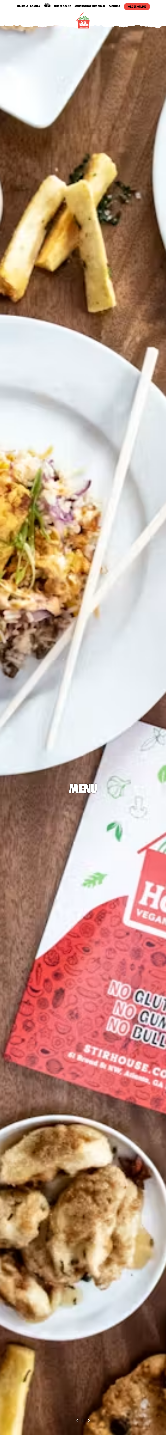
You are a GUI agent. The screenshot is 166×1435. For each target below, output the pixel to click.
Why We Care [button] (62, 6)
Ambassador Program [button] (89, 6)
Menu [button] (47, 6)
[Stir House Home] (83, 20)
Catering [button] (114, 6)
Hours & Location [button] (28, 6)
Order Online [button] (137, 6)
